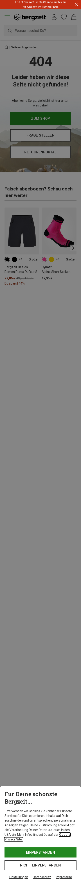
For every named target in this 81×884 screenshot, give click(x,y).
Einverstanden (40, 852)
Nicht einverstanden (40, 865)
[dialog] (40, 835)
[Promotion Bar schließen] (76, 4)
